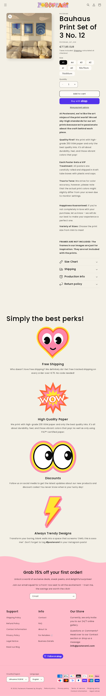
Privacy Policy (13, 635)
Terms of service (78, 688)
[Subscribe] (73, 596)
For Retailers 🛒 (45, 635)
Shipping (78, 50)
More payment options (79, 107)
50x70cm (84, 68)
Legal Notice (12, 641)
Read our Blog (13, 647)
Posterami (22, 688)
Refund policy (49, 688)
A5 (63, 62)
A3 (81, 62)
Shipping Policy (13, 617)
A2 (90, 62)
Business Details (46, 641)
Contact (42, 617)
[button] (5, 5)
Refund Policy (13, 623)
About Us (42, 629)
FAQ (40, 623)
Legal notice (95, 691)
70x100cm (67, 73)
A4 (72, 62)
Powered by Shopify (34, 688)
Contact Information (16, 629)
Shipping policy (93, 688)
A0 (71, 68)
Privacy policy (63, 688)
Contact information (79, 691)
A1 (63, 68)
